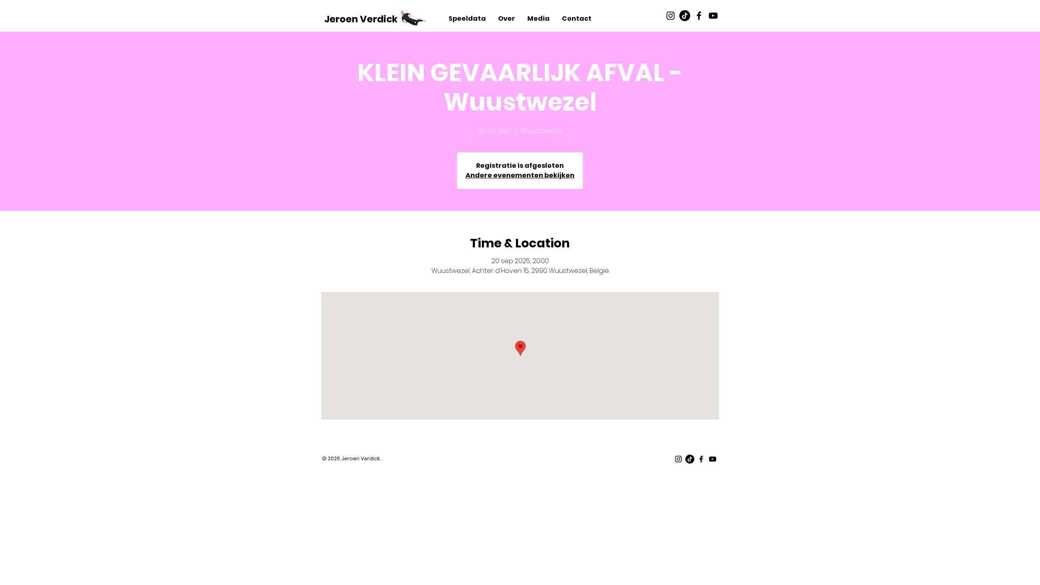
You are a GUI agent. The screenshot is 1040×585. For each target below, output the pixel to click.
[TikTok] (684, 15)
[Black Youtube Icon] (713, 15)
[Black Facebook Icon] (698, 15)
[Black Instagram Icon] (670, 15)
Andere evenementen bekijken (520, 175)
